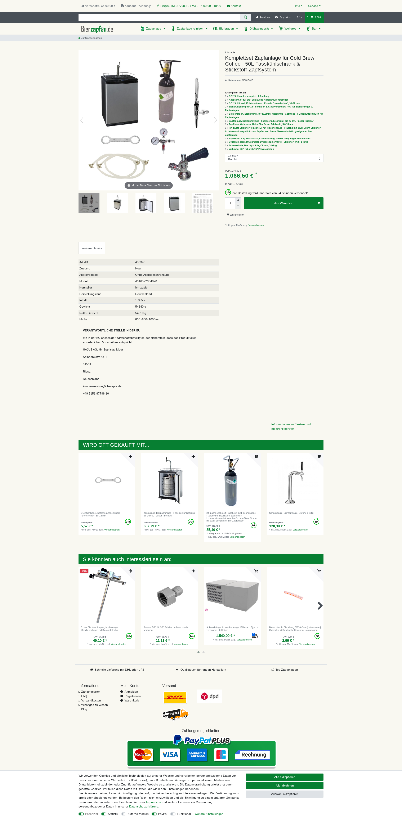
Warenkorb (132, 700)
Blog (84, 709)
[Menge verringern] (238, 206)
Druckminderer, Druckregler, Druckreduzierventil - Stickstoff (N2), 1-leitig (268, 142)
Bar (314, 28)
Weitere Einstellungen (209, 813)
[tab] (92, 248)
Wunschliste (236, 214)
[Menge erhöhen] (238, 200)
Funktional (184, 813)
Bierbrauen (227, 28)
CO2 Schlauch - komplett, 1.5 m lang (249, 96)
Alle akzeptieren (284, 777)
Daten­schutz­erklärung (143, 806)
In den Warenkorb (282, 203)
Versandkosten (256, 225)
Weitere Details (92, 248)
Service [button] (313, 6)
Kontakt (235, 6)
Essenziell (91, 813)
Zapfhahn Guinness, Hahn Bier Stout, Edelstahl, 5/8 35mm (261, 124)
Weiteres (291, 28)
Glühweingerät (260, 28)
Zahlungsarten (90, 691)
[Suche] (245, 17)
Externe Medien (138, 813)
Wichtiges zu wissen (94, 704)
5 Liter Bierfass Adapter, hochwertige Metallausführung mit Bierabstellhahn (99, 628)
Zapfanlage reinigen (190, 28)
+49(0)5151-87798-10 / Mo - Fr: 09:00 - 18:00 (190, 6)
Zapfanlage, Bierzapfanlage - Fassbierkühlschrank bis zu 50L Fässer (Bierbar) (271, 121)
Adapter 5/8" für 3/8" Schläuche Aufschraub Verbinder (258, 99)
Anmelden (131, 691)
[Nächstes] (215, 120)
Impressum (153, 802)
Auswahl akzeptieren (285, 794)
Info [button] (297, 6)
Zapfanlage (154, 28)
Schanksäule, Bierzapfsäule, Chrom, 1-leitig (253, 145)
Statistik (113, 813)
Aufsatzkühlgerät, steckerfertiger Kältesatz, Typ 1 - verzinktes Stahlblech (232, 628)
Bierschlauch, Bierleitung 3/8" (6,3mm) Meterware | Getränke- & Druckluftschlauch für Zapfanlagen (295, 628)
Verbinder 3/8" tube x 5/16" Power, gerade (251, 149)
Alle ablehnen (285, 785)
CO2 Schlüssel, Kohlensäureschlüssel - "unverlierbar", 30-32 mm (264, 103)
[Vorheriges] (82, 120)
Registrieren (133, 696)
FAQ (84, 696)
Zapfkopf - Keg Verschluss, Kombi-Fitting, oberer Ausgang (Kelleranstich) (270, 138)
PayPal (162, 813)
